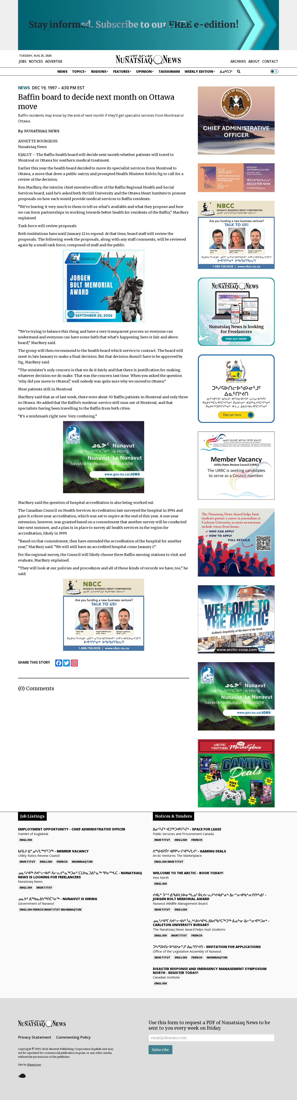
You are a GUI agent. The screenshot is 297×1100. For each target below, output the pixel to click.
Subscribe (160, 1050)
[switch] (274, 71)
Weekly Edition (199, 71)
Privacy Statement (34, 1037)
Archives (238, 61)
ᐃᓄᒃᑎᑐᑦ (226, 71)
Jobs (23, 61)
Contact (270, 61)
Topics (78, 71)
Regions (98, 71)
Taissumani (169, 71)
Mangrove (34, 1064)
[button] (22, 1075)
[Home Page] (148, 59)
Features (121, 71)
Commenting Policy (73, 1037)
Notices (36, 61)
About (254, 61)
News (62, 71)
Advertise (53, 61)
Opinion (144, 71)
